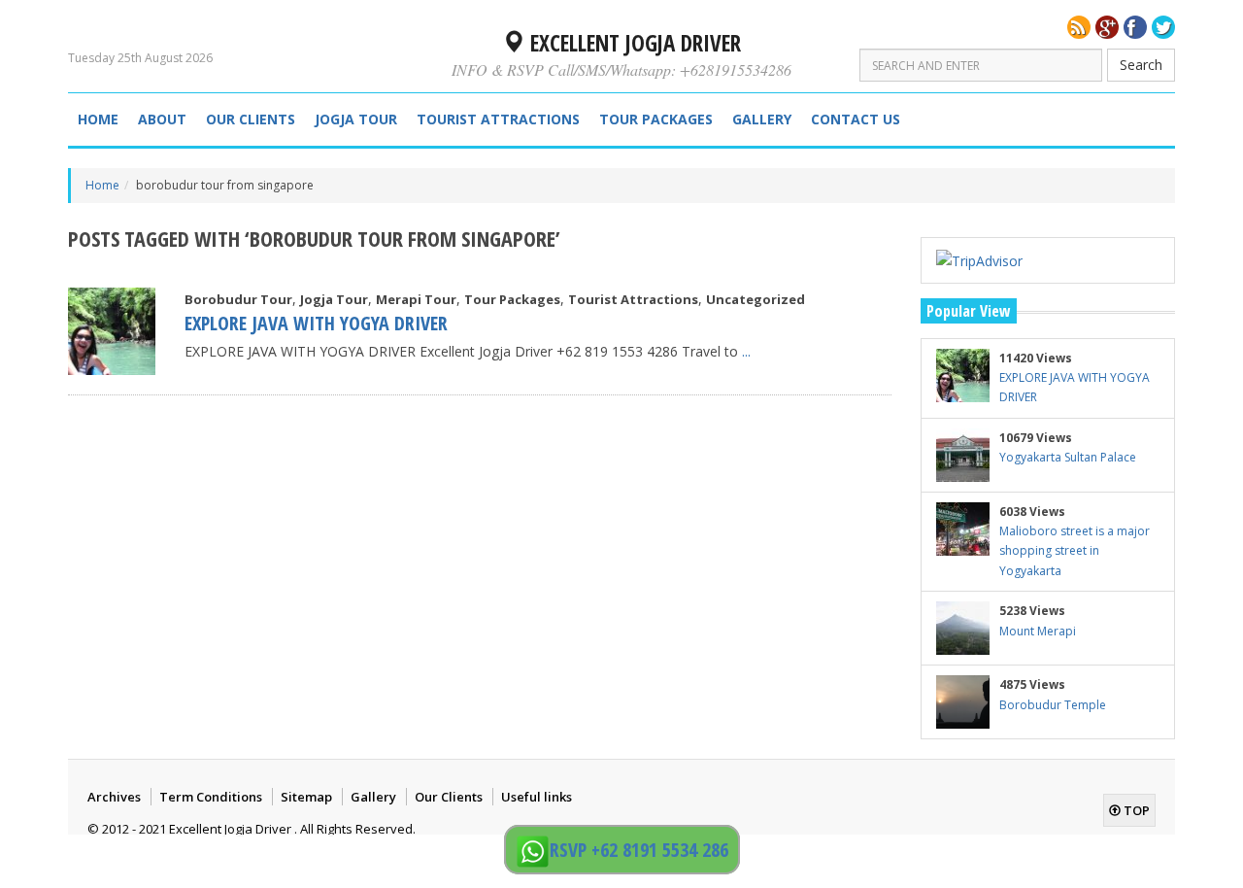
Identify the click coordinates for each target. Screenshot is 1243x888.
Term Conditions (210, 796)
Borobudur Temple (1052, 705)
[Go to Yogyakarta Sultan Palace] (963, 455)
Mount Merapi (1037, 631)
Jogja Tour (356, 119)
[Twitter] (1163, 27)
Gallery (761, 119)
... (746, 351)
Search (1141, 64)
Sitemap (306, 796)
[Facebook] (1135, 27)
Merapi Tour (416, 299)
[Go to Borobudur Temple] (963, 702)
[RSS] (1079, 27)
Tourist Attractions (498, 119)
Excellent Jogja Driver (632, 42)
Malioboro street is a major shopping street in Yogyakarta (1074, 551)
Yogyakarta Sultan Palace (1067, 457)
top (1135, 810)
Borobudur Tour (238, 299)
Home (98, 119)
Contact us (855, 119)
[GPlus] (1107, 27)
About (162, 119)
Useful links (536, 796)
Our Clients (250, 119)
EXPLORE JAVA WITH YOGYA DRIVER (316, 323)
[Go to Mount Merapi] (963, 628)
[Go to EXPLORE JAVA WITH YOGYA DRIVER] (111, 331)
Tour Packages (656, 119)
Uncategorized (755, 299)
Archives (114, 796)
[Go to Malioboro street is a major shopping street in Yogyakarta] (963, 529)
